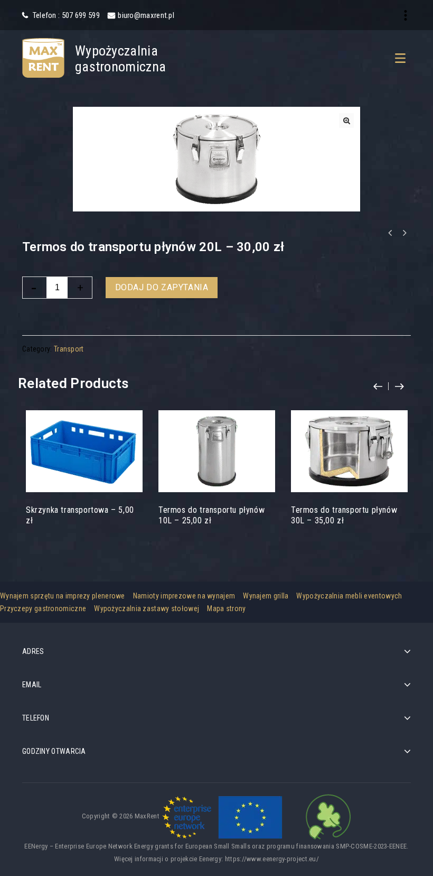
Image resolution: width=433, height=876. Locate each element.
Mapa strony (226, 608)
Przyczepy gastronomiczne (43, 608)
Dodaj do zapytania (162, 287)
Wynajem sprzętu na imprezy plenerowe (62, 596)
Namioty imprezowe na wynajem (184, 596)
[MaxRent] (43, 57)
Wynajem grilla (265, 596)
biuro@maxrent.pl (146, 15)
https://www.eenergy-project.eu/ (272, 859)
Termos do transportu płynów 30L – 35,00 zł (390, 233)
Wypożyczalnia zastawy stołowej (146, 608)
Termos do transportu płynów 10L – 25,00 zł (404, 233)
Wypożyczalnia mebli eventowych (349, 596)
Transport (69, 349)
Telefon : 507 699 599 (65, 15)
